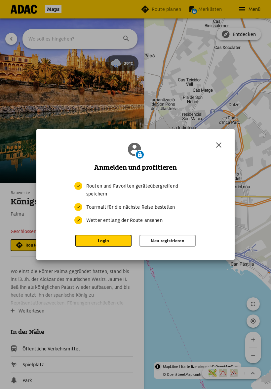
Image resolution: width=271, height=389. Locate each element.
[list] (135, 203)
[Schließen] (219, 145)
